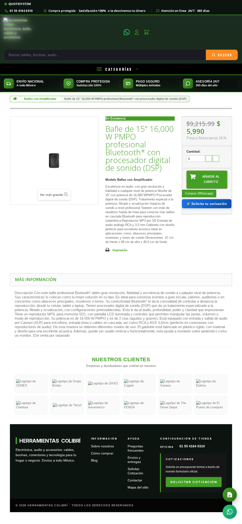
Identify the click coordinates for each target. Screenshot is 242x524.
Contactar (135, 480)
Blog (94, 460)
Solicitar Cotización (193, 482)
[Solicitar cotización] (230, 495)
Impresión (119, 250)
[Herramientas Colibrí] (62, 32)
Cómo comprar (102, 453)
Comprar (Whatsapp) (199, 193)
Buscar (225, 55)
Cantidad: (193, 151)
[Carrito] (146, 32)
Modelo (110, 179)
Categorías (118, 69)
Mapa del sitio (138, 487)
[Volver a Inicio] (14, 99)
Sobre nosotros (102, 446)
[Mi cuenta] (137, 32)
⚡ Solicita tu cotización (206, 204)
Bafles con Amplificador (40, 99)
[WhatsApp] (127, 32)
